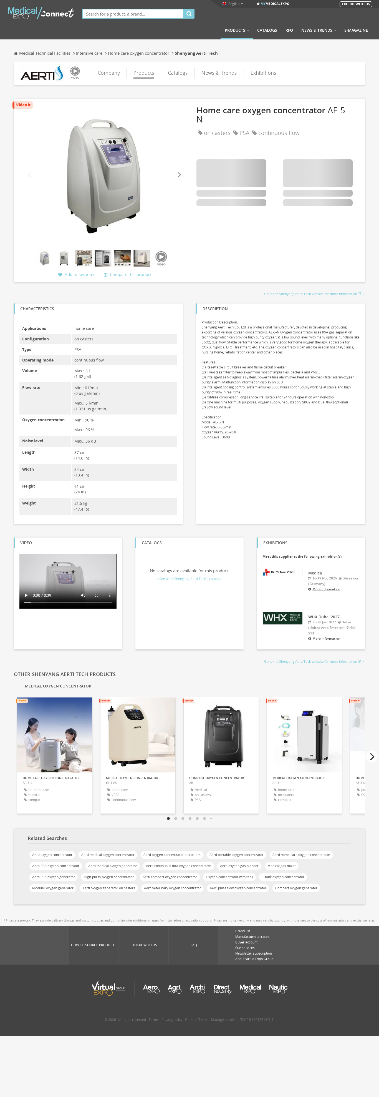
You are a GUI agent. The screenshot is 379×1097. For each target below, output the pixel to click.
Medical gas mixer (281, 865)
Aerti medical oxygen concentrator (108, 854)
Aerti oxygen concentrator (52, 854)
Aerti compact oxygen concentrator (170, 877)
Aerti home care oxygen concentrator (301, 854)
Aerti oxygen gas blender (239, 865)
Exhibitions (263, 72)
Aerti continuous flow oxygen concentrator (178, 865)
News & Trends (316, 30)
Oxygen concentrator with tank (229, 877)
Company (109, 72)
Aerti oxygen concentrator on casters (172, 854)
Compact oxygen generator (296, 888)
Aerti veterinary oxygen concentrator (172, 888)
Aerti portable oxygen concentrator (236, 854)
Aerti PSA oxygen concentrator (55, 865)
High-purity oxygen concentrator (109, 877)
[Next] (179, 175)
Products (235, 30)
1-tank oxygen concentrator (283, 877)
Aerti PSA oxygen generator (53, 877)
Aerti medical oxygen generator (112, 865)
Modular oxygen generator (53, 888)
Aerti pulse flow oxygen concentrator (238, 888)
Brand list (242, 931)
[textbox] (133, 14)
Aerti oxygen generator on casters (108, 888)
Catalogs (267, 30)
